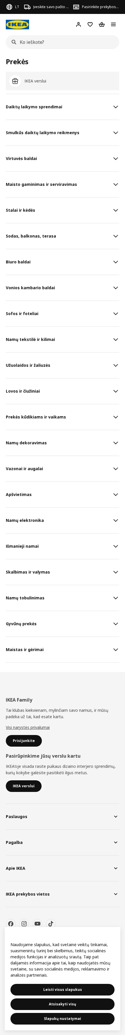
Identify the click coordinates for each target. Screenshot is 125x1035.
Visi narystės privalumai (28, 727)
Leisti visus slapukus (62, 989)
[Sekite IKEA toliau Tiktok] (51, 924)
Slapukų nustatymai (62, 1018)
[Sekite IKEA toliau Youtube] (37, 924)
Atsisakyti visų (62, 1004)
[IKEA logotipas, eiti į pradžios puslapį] (17, 24)
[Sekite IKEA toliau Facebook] (11, 924)
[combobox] (61, 42)
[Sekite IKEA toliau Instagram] (24, 924)
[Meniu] (113, 24)
